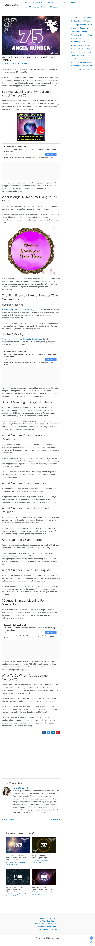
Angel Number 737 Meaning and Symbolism (43, 857)
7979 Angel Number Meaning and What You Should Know (16, 858)
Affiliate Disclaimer (47, 921)
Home (42, 918)
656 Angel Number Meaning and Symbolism (43, 888)
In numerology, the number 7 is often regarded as (21, 310)
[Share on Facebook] (44, 734)
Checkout (53, 929)
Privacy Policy (40, 924)
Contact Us (50, 918)
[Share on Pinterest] (58, 734)
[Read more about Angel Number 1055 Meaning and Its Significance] (18, 877)
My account (43, 929)
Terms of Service (53, 924)
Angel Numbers (8, 63)
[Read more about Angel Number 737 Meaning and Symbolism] (44, 845)
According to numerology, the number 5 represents (22, 339)
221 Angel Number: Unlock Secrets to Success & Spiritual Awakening (81, 28)
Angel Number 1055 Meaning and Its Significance (14, 889)
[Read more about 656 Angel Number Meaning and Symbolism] (44, 877)
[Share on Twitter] (48, 734)
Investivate (10, 4)
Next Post (55, 819)
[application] (54, 2)
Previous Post (8, 819)
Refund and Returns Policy (47, 927)
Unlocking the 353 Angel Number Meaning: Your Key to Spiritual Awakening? (82, 65)
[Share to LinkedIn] (53, 734)
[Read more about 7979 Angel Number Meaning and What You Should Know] (18, 845)
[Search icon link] (21, 5)
